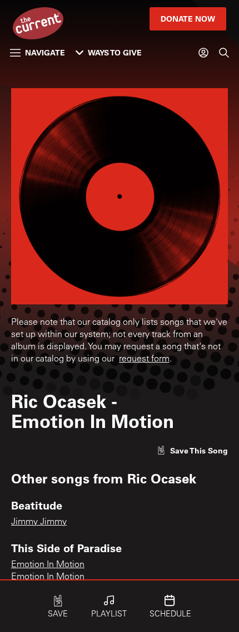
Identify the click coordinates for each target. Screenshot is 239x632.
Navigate (45, 52)
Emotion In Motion (47, 564)
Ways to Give (115, 52)
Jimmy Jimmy (39, 522)
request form (144, 359)
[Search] (224, 53)
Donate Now (188, 18)
